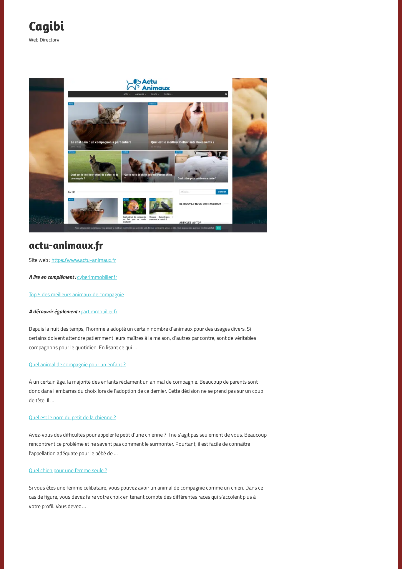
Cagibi (46, 26)
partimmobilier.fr (99, 311)
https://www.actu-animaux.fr (84, 260)
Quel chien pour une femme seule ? (68, 470)
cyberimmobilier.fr (97, 277)
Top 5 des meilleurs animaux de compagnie (76, 294)
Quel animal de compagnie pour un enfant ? (77, 364)
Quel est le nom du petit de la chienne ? (72, 417)
